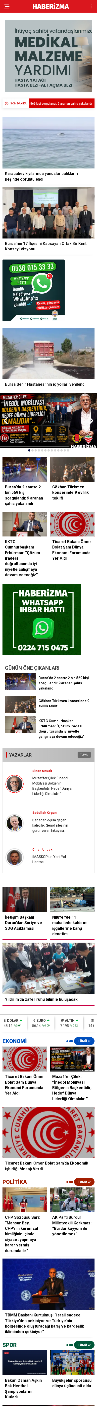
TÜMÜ (84, 755)
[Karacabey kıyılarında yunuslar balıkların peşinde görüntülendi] (48, 142)
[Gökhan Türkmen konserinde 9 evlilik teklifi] (20, 712)
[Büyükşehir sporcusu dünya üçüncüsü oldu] (72, 1362)
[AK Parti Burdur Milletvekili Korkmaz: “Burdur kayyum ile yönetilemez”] (72, 1199)
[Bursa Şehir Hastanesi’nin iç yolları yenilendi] (48, 353)
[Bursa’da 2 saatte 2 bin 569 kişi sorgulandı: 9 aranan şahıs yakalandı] (20, 689)
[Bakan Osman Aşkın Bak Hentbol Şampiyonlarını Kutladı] (24, 1362)
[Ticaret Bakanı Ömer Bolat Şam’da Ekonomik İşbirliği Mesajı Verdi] (48, 1132)
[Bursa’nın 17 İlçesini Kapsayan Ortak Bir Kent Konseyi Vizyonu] (48, 212)
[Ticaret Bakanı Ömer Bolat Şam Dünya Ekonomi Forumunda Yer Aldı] (24, 1059)
